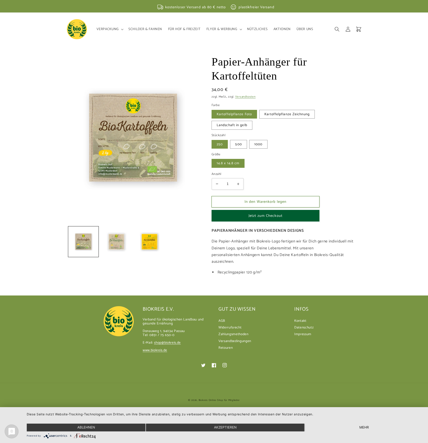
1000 (258, 144)
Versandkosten (245, 96)
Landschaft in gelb (232, 125)
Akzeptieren (225, 427)
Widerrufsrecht (229, 327)
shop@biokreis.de (167, 342)
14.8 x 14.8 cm (228, 163)
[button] (109, 29)
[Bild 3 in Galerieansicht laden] (149, 241)
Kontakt (300, 321)
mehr (364, 427)
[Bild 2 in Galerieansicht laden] (116, 241)
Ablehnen (86, 427)
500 (238, 144)
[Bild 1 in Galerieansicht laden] (83, 241)
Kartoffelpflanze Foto (234, 114)
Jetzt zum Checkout (265, 216)
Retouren (225, 348)
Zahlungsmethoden (233, 334)
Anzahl (216, 174)
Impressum (302, 334)
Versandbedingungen (234, 341)
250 (220, 144)
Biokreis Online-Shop (211, 400)
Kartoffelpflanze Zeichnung (287, 114)
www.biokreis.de (155, 350)
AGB (221, 321)
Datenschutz (304, 327)
